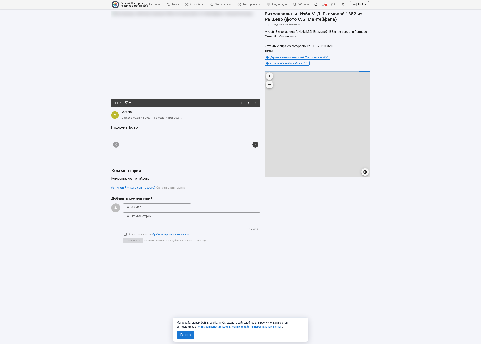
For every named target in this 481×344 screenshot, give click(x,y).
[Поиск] (316, 4)
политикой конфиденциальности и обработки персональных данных (239, 326)
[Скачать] (248, 103)
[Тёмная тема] (332, 4)
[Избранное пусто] (343, 4)
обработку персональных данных (170, 234)
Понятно (185, 334)
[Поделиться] (254, 103)
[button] (323, 4)
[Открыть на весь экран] (242, 103)
